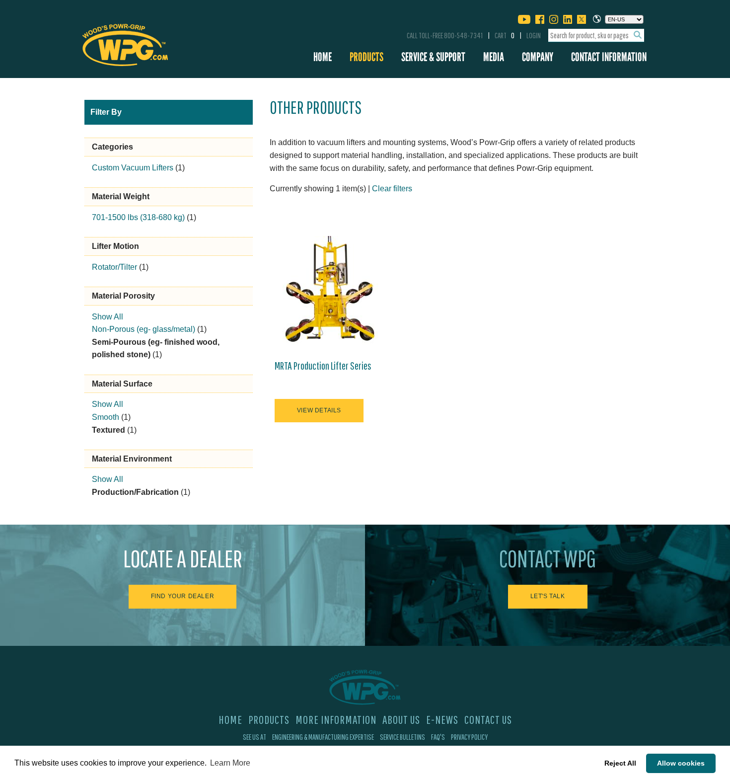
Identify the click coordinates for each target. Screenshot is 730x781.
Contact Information (609, 57)
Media (493, 57)
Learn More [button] (230, 763)
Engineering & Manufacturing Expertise (323, 736)
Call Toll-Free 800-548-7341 (445, 35)
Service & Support (433, 57)
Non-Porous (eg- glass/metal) (143, 329)
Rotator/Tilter (114, 267)
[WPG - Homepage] (125, 43)
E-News (442, 719)
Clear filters (392, 188)
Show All (107, 316)
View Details (319, 410)
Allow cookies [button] (681, 763)
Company (537, 57)
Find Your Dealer (183, 596)
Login (533, 35)
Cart (504, 35)
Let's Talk (547, 596)
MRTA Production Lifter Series (323, 365)
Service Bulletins (402, 736)
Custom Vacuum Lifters (132, 167)
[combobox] (596, 35)
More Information (335, 719)
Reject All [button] (620, 763)
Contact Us (488, 719)
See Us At (254, 736)
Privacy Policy (469, 736)
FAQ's (438, 736)
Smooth (105, 417)
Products (366, 57)
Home (322, 57)
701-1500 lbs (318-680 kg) (138, 217)
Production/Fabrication (135, 492)
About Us (401, 719)
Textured (108, 430)
